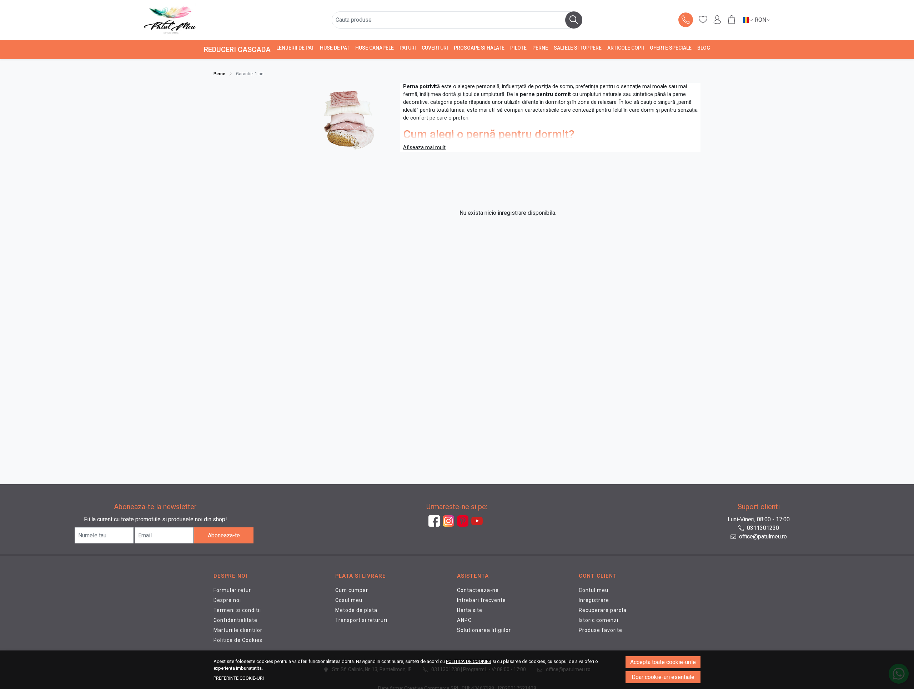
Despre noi (227, 600)
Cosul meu (348, 600)
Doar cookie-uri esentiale (663, 677)
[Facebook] (435, 521)
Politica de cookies (468, 661)
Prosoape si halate (479, 48)
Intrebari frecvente (481, 600)
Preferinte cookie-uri (239, 678)
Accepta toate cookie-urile (663, 662)
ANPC (464, 620)
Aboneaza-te (224, 535)
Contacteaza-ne (478, 590)
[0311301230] (686, 19)
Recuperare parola (603, 610)
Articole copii (625, 48)
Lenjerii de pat (295, 48)
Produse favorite (600, 630)
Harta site (469, 610)
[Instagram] (450, 521)
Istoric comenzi (598, 620)
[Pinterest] (464, 521)
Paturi (408, 48)
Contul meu (593, 590)
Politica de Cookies (238, 640)
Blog (703, 48)
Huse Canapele (374, 48)
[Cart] (731, 19)
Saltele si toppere (578, 48)
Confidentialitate (235, 620)
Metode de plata (356, 610)
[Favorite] (703, 19)
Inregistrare (594, 600)
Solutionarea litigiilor (484, 630)
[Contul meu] (717, 19)
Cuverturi (435, 48)
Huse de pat (335, 48)
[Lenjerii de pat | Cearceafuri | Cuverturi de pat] (206, 20)
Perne (540, 48)
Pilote (518, 48)
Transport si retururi (361, 620)
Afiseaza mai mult (424, 147)
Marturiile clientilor (238, 630)
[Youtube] (478, 521)
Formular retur (232, 590)
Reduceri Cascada (237, 49)
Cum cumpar (351, 590)
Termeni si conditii (237, 610)
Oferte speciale (671, 48)
